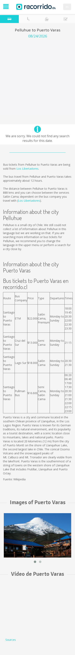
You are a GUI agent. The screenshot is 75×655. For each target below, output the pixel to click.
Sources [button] (10, 640)
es (67, 7)
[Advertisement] (37, 77)
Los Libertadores (27, 168)
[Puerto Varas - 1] (37, 535)
